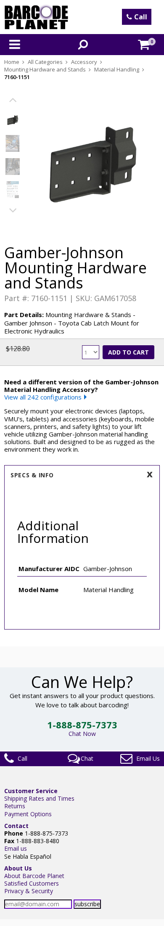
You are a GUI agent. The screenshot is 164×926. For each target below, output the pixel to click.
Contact (16, 826)
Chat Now (82, 734)
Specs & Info (32, 475)
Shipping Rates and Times (39, 798)
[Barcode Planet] (36, 17)
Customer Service (31, 791)
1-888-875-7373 (82, 724)
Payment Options (28, 814)
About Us (18, 868)
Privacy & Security (28, 891)
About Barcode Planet (34, 876)
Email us (15, 848)
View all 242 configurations (43, 397)
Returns (14, 806)
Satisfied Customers (31, 883)
